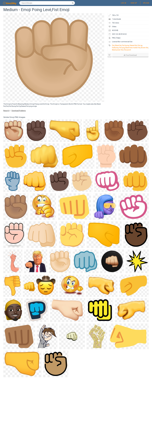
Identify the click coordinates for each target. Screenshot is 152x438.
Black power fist (117, 50)
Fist (113, 45)
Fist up (140, 45)
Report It (6, 111)
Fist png (122, 48)
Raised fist (133, 45)
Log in (123, 3)
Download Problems (19, 111)
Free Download (131, 55)
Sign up (134, 3)
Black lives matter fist (132, 48)
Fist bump (125, 45)
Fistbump (115, 48)
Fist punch (127, 50)
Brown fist (144, 48)
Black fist (118, 45)
